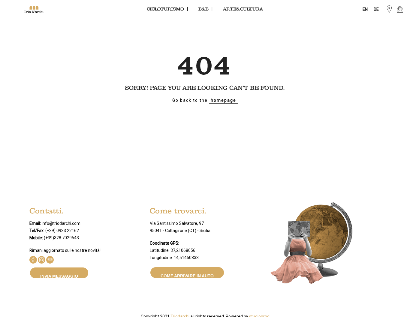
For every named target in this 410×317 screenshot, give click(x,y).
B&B (203, 9)
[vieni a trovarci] (389, 9)
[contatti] (400, 9)
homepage (223, 100)
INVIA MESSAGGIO (59, 276)
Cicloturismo (165, 9)
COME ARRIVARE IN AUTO (187, 275)
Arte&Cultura (243, 9)
